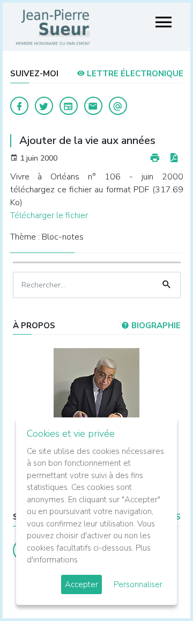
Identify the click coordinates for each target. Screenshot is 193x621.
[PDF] (173, 158)
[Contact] (93, 106)
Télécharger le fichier (49, 215)
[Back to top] (160, 588)
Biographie (155, 325)
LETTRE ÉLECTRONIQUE (134, 73)
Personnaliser (138, 584)
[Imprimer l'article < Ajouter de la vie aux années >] (155, 158)
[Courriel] (118, 106)
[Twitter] (44, 106)
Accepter (81, 584)
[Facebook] (19, 106)
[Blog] (69, 106)
